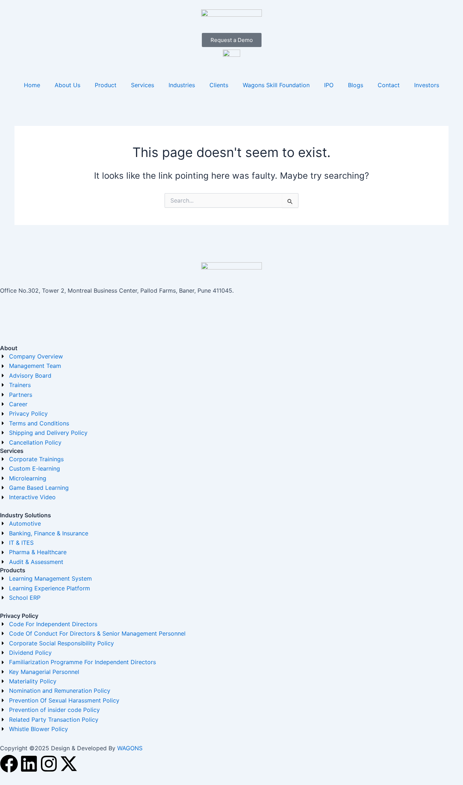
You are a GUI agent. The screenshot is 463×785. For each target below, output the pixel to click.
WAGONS (130, 748)
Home (32, 85)
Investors (426, 85)
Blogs (355, 85)
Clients (218, 85)
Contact (389, 85)
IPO (329, 85)
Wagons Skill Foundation (276, 85)
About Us (67, 85)
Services (142, 85)
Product (105, 85)
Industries (182, 85)
